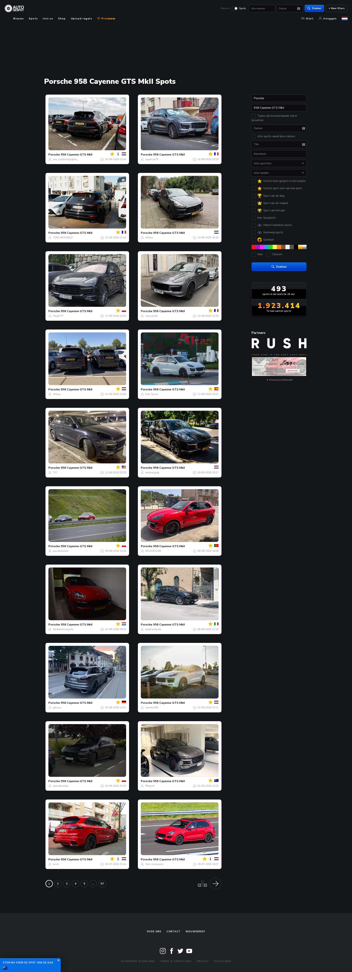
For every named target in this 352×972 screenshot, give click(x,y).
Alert (310, 18)
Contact (173, 931)
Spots (242, 8)
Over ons (154, 931)
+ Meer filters (337, 8)
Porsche (54, 155)
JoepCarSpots (153, 629)
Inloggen (330, 18)
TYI (55, 472)
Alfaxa (149, 237)
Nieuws (225, 8)
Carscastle (151, 316)
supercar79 (151, 159)
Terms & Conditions (175, 961)
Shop (62, 18)
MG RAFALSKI (153, 551)
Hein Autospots (154, 864)
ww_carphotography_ (65, 159)
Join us (48, 18)
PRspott (149, 786)
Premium (107, 18)
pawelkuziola (60, 551)
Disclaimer (222, 961)
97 (102, 884)
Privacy (203, 961)
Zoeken (316, 8)
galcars (57, 707)
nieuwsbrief (195, 931)
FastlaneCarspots (63, 629)
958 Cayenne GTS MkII (76, 155)
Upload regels (81, 18)
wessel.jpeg (152, 472)
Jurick (56, 864)
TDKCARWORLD (63, 237)
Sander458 (151, 707)
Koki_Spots (151, 394)
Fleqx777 (58, 316)
